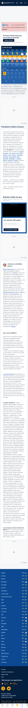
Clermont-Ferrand (6, 596)
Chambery (4, 591)
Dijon (2, 599)
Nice (18, 157)
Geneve (3, 605)
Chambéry (20, 155)
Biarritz (5, 160)
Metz (21, 153)
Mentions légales (6, 693)
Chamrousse (12, 157)
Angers (3, 573)
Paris (17, 153)
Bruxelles (5, 153)
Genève (5, 155)
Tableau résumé (8, 40)
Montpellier (12, 158)
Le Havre (3, 611)
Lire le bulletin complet (11, 229)
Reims (3, 644)
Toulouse (18, 158)
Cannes (3, 588)
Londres (21, 151)
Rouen (14, 153)
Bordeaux (10, 160)
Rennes (3, 647)
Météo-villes (4, 674)
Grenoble (5, 157)
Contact (3, 669)
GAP (2, 602)
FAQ (2, 677)
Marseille (5, 158)
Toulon (3, 659)
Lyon (9, 155)
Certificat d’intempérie (7, 672)
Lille (10, 153)
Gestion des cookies (6, 697)
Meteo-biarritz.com (8, 269)
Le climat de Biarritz (8, 374)
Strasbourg (4, 656)
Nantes (16, 160)
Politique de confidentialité (8, 695)
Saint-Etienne (5, 653)
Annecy (14, 155)
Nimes (3, 638)
